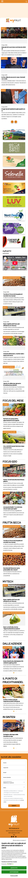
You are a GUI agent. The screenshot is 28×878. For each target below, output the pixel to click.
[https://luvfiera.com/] (14, 202)
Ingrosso (4, 58)
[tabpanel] (14, 659)
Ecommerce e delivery (9, 432)
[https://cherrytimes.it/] (14, 243)
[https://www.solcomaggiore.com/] (14, 149)
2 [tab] (16, 673)
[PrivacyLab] (10, 864)
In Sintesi (9, 717)
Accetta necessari (14, 872)
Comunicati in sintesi (9, 721)
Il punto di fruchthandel (13, 680)
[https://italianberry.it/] (14, 229)
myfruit (5, 404)
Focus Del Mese (13, 400)
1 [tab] (14, 673)
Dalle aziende (7, 647)
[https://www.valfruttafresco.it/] (14, 162)
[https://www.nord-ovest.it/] (14, 216)
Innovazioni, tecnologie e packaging (13, 613)
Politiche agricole (8, 367)
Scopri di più (6, 253)
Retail (3, 28)
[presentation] (12, 121)
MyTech (8, 581)
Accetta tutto (14, 867)
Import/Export (7, 337)
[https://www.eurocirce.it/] (14, 135)
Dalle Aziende (12, 643)
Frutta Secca (12, 522)
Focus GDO (10, 461)
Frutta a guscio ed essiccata (11, 277)
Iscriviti (14, 805)
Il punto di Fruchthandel (10, 686)
